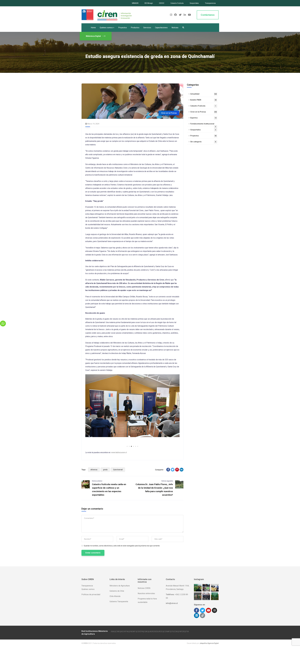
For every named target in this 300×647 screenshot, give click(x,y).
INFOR (181, 631)
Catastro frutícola (177, 3)
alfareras (93, 470)
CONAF (167, 631)
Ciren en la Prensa (169, 113)
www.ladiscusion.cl (119, 452)
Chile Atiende (115, 596)
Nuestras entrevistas (146, 593)
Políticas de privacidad (90, 594)
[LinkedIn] (181, 469)
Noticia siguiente (167, 481)
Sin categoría (203, 142)
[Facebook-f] (196, 610)
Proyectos (203, 136)
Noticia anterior (97, 481)
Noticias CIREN (144, 588)
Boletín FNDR (203, 100)
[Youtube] (208, 610)
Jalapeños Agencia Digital (209, 643)
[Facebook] (168, 469)
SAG (146, 631)
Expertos (203, 118)
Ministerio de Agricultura (120, 586)
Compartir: (159, 470)
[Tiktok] (202, 615)
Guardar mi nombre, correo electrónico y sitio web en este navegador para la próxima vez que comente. (122, 546)
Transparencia (210, 3)
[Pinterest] (177, 469)
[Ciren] (106, 15)
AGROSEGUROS (156, 631)
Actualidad (203, 94)
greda (105, 470)
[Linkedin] (196, 615)
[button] (127, 446)
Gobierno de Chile (117, 591)
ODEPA (140, 631)
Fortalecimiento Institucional (203, 125)
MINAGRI (135, 3)
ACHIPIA (124, 631)
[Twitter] (172, 469)
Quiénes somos (87, 589)
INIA (112, 631)
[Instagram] (214, 610)
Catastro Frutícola (203, 106)
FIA (187, 631)
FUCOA (174, 631)
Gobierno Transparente (119, 601)
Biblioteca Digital (93, 36)
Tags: (83, 470)
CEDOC (161, 3)
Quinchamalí (118, 470)
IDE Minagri (149, 3)
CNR (118, 631)
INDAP (132, 631)
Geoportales (194, 3)
